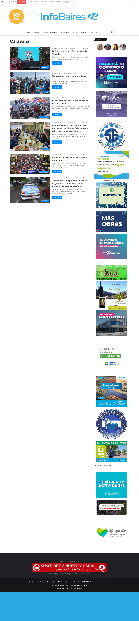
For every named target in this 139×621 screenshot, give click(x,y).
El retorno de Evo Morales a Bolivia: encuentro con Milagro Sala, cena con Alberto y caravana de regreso (70, 128)
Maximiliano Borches (60, 178)
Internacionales (65, 32)
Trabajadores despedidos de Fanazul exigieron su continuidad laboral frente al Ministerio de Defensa (70, 183)
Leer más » (57, 63)
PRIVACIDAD (61, 588)
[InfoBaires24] (69, 16)
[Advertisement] (61, 606)
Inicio (28, 32)
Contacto (69, 588)
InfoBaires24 (57, 98)
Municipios (53, 32)
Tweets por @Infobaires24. (102, 465)
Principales (36, 32)
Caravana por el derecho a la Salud (69, 76)
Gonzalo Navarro (58, 48)
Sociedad (83, 32)
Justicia (75, 32)
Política (45, 32)
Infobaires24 (78, 588)
